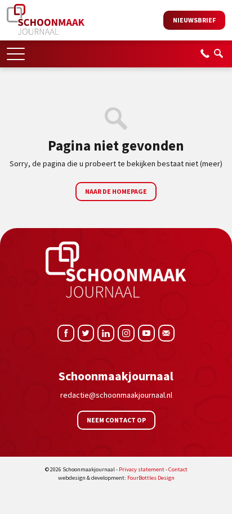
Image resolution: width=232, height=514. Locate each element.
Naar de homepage (116, 191)
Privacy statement (141, 469)
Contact (178, 469)
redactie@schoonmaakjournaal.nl (116, 395)
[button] (16, 50)
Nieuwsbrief (194, 20)
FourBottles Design (116, 477)
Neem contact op (116, 420)
